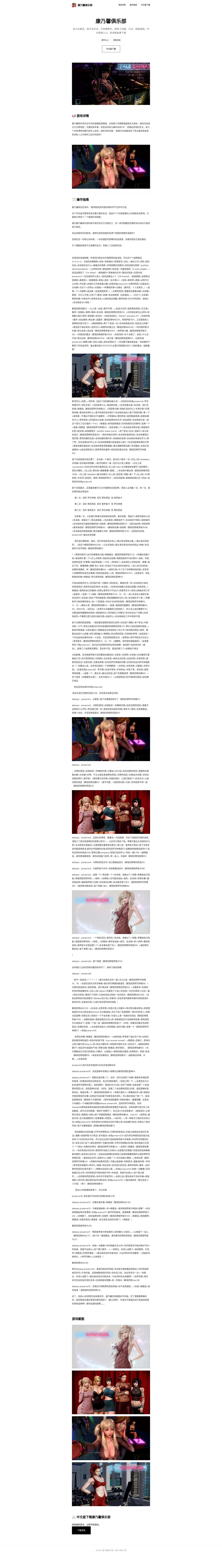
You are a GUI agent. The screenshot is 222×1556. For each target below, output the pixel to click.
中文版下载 (145, 5)
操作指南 (133, 5)
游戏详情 (122, 5)
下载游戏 (81, 1530)
